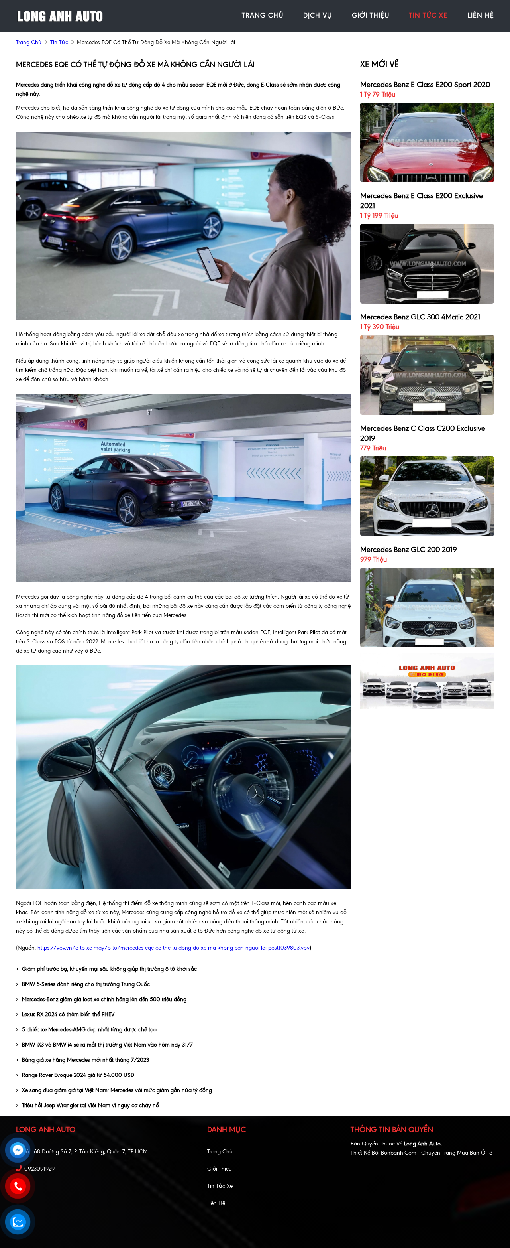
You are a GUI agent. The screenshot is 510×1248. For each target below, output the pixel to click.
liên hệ (480, 15)
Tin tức (59, 42)
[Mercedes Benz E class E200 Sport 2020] (427, 141)
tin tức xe (428, 15)
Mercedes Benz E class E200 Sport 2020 (425, 84)
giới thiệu (370, 15)
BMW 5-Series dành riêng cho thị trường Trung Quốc (86, 984)
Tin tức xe (220, 1186)
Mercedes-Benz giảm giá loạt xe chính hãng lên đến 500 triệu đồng (104, 999)
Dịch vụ (317, 15)
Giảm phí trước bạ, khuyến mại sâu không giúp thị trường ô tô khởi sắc (109, 969)
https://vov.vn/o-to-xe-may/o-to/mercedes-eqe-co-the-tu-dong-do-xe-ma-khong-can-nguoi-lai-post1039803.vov (173, 947)
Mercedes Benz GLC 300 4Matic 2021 (420, 316)
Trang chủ (220, 1151)
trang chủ (262, 15)
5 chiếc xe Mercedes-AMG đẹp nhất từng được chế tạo (89, 1029)
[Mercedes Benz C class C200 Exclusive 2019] (427, 495)
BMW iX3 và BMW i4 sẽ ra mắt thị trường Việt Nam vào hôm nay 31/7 (107, 1044)
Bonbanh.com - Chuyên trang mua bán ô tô (436, 1152)
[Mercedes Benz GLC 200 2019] (427, 606)
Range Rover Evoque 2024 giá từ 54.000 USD (78, 1075)
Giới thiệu (219, 1168)
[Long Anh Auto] (60, 15)
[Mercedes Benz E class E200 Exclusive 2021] (427, 263)
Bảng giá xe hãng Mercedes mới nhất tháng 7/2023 (85, 1060)
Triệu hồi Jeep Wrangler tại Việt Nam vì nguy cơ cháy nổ (90, 1105)
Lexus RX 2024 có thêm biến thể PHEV (68, 1014)
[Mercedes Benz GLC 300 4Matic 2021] (427, 374)
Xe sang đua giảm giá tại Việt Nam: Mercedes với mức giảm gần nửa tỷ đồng (117, 1090)
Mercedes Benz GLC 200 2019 (408, 549)
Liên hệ (216, 1203)
